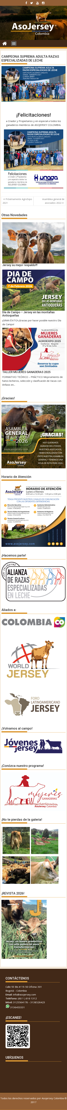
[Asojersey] (4, 43)
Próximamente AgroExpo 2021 (17, 201)
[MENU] (13, 43)
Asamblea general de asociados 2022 (53, 201)
